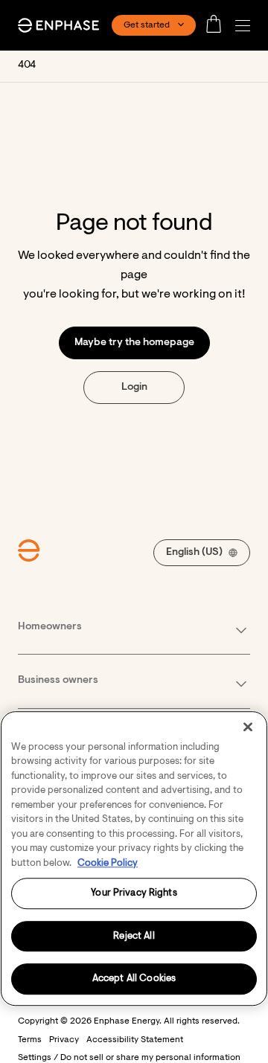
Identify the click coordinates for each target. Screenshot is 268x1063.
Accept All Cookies (134, 979)
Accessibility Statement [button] (134, 1039)
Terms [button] (30, 1039)
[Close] (248, 726)
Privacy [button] (64, 1039)
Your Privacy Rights (133, 893)
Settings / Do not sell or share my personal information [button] (129, 1057)
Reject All (133, 936)
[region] (134, 858)
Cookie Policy (107, 863)
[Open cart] (218, 25)
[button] (246, 25)
